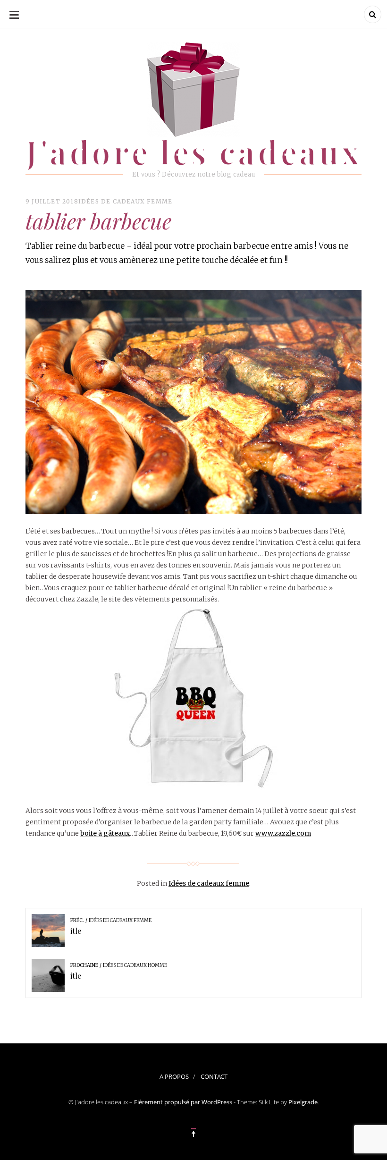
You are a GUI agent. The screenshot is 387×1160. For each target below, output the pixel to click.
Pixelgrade (303, 1102)
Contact (214, 1076)
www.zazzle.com (283, 833)
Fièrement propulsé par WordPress (183, 1102)
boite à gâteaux (105, 833)
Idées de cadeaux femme (125, 201)
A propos (174, 1076)
